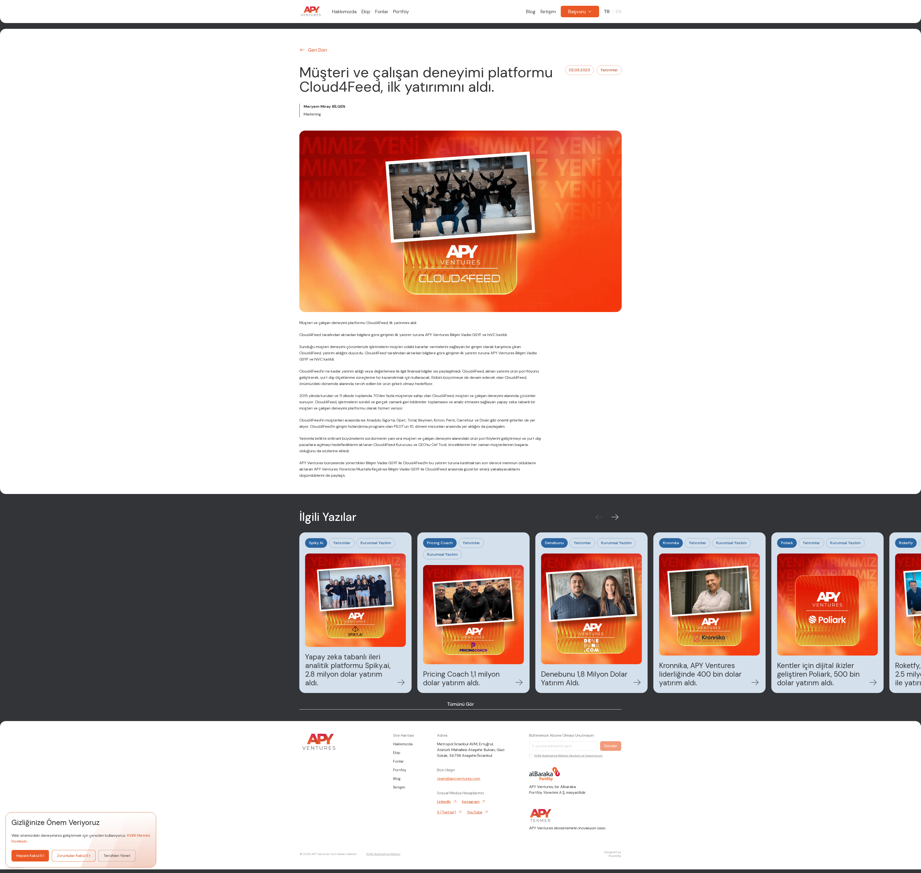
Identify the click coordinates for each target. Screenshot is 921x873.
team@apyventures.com (458, 778)
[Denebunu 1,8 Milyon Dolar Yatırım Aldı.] (591, 612)
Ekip (365, 11)
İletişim (548, 11)
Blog (531, 11)
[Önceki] (599, 517)
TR (607, 11)
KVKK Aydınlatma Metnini (551, 756)
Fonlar (381, 11)
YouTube (474, 812)
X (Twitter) (446, 812)
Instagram (470, 801)
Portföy (401, 11)
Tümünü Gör (460, 704)
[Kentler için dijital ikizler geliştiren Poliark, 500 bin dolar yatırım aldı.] (827, 612)
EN (619, 11)
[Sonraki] (615, 517)
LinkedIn (444, 801)
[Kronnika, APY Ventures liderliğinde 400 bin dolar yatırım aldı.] (709, 612)
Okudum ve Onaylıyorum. (568, 756)
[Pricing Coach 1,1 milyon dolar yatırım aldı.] (473, 612)
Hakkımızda (344, 11)
